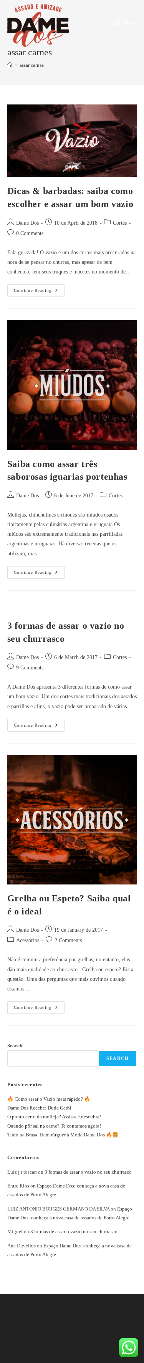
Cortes (120, 223)
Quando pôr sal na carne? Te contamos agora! (54, 1126)
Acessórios (27, 940)
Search (14, 1045)
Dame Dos (27, 223)
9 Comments (29, 668)
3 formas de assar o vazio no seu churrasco (88, 1172)
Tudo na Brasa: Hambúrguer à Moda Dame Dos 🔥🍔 (62, 1135)
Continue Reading (39, 288)
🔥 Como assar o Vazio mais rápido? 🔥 (48, 1099)
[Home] (9, 65)
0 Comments (29, 233)
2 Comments (68, 940)
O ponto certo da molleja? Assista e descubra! (54, 1117)
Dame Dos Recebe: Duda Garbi (39, 1108)
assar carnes (32, 65)
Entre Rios (18, 1186)
